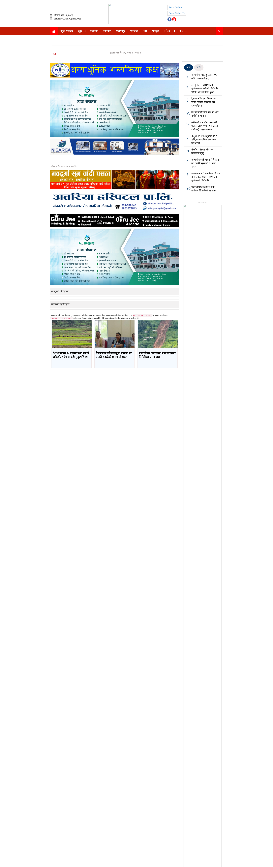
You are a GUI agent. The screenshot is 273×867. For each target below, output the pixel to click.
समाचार (107, 31)
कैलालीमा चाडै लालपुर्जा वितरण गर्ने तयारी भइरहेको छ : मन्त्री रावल (205, 163)
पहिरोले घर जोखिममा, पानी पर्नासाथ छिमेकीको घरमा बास (204, 189)
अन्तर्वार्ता (134, 31)
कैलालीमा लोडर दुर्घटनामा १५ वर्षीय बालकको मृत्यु (204, 77)
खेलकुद (155, 31)
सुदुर (80, 31)
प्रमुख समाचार (67, 31)
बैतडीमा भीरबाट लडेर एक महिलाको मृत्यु (202, 151)
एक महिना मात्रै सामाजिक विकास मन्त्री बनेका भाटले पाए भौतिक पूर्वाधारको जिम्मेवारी (205, 177)
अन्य (181, 31)
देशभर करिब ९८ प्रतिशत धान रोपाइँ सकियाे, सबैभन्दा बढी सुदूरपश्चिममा (203, 102)
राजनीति (94, 31)
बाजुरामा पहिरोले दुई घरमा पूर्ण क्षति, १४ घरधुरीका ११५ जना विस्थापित (204, 139)
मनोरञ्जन (167, 31)
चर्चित (198, 67)
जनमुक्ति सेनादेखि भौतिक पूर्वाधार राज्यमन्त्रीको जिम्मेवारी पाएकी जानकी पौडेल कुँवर (204, 88)
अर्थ (145, 31)
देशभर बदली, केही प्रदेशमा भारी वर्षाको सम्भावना (204, 114)
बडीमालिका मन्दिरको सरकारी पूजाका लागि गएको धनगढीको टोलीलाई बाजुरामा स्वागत (204, 126)
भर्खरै (188, 67)
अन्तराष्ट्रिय (120, 31)
